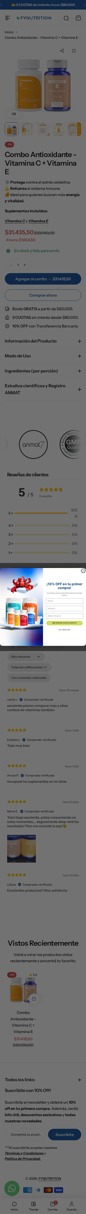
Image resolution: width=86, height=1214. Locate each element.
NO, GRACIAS (64, 629)
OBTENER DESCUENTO (64, 623)
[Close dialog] (83, 571)
